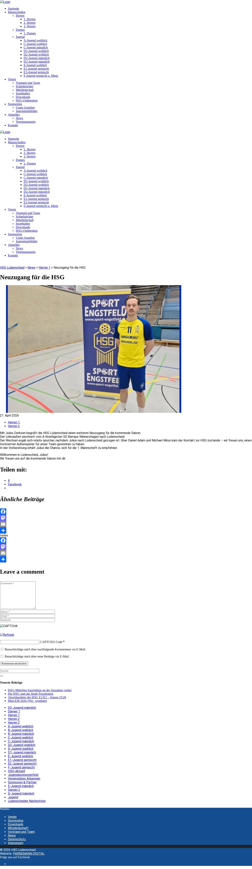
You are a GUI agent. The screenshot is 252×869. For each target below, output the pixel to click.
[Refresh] (7, 635)
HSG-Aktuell (16, 771)
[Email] (126, 524)
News (12, 835)
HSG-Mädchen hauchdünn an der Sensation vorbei (39, 690)
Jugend (13, 797)
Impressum (15, 843)
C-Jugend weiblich (20, 737)
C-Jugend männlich (21, 741)
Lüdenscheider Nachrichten (27, 801)
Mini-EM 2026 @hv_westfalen (27, 700)
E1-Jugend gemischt (22, 760)
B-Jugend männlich (21, 734)
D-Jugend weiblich (20, 749)
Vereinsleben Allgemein (24, 778)
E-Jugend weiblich (20, 756)
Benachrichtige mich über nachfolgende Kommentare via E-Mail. (45, 649)
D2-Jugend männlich (22, 708)
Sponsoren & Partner (22, 782)
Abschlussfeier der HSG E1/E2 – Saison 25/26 (37, 697)
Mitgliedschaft (18, 828)
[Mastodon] (126, 518)
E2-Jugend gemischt (22, 764)
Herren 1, (14, 422)
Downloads (15, 824)
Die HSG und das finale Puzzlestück (30, 693)
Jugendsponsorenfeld (23, 775)
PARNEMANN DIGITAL (28, 853)
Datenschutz (17, 839)
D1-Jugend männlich (22, 752)
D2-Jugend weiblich (21, 745)
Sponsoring (15, 820)
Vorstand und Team (21, 832)
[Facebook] (126, 511)
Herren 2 (14, 426)
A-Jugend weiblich (20, 726)
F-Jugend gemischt (21, 767)
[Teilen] (126, 530)
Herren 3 (14, 722)
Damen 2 (14, 790)
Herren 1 (14, 715)
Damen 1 (14, 711)
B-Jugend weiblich (20, 730)
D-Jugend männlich (21, 793)
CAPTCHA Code (51, 642)
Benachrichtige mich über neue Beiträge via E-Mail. (37, 656)
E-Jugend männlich (21, 786)
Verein (12, 817)
